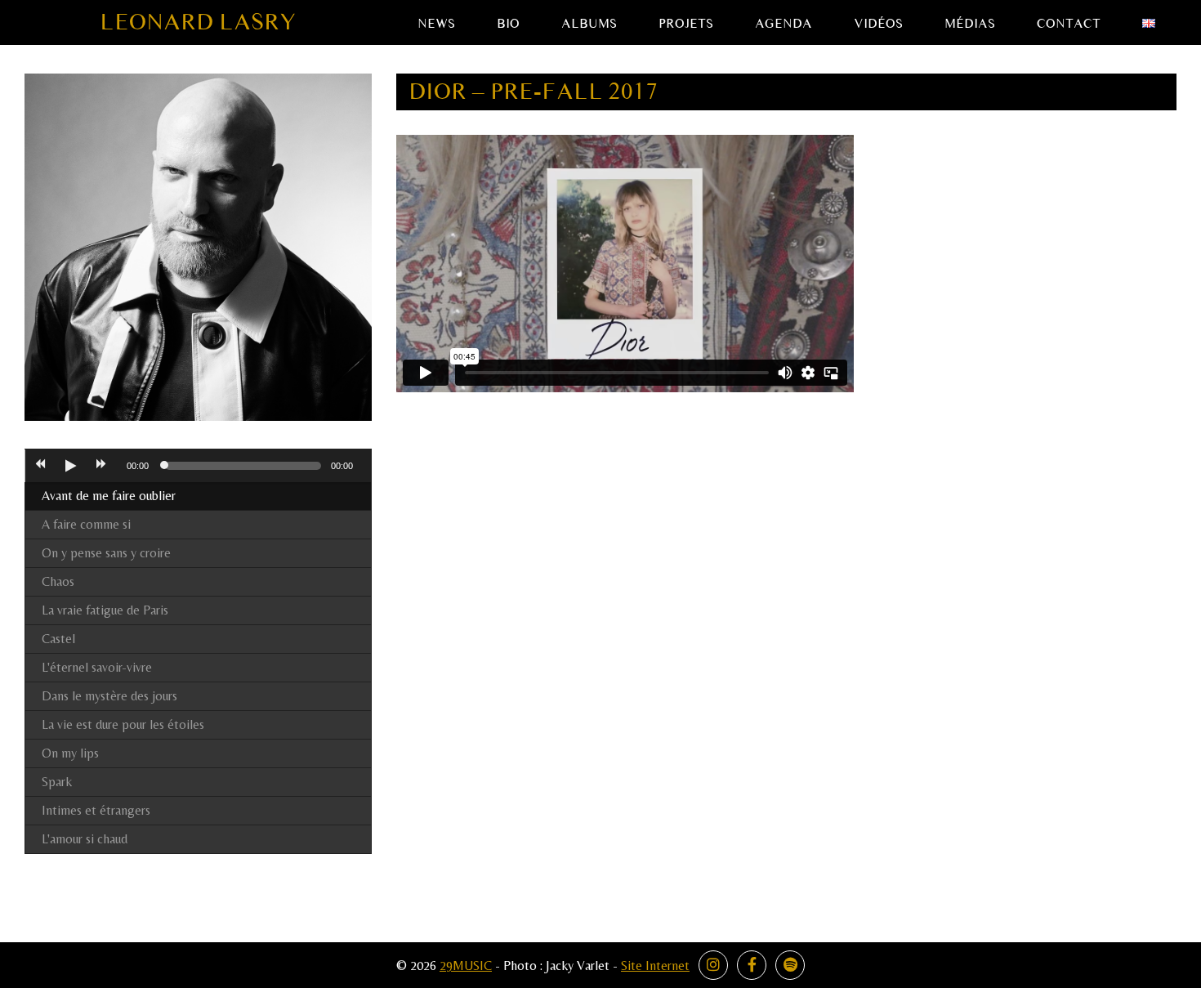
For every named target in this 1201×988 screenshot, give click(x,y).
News (436, 23)
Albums (589, 23)
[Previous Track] (40, 465)
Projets (686, 23)
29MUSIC (466, 965)
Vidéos (878, 23)
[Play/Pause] (70, 465)
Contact (1069, 23)
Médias (969, 23)
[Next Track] (101, 465)
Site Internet (655, 965)
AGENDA (783, 23)
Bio (508, 23)
